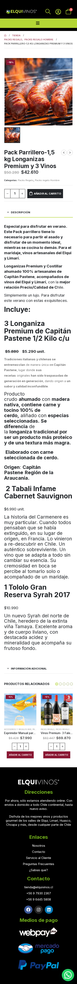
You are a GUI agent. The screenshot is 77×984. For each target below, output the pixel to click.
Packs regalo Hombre (47, 180)
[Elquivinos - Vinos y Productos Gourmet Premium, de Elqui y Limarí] (21, 12)
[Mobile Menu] (38, 23)
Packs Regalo (25, 180)
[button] (57, 684)
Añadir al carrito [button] (20, 754)
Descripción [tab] (20, 212)
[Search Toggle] (48, 11)
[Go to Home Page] (5, 35)
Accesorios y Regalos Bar (17, 729)
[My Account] (58, 11)
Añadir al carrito (47, 193)
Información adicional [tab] (29, 668)
